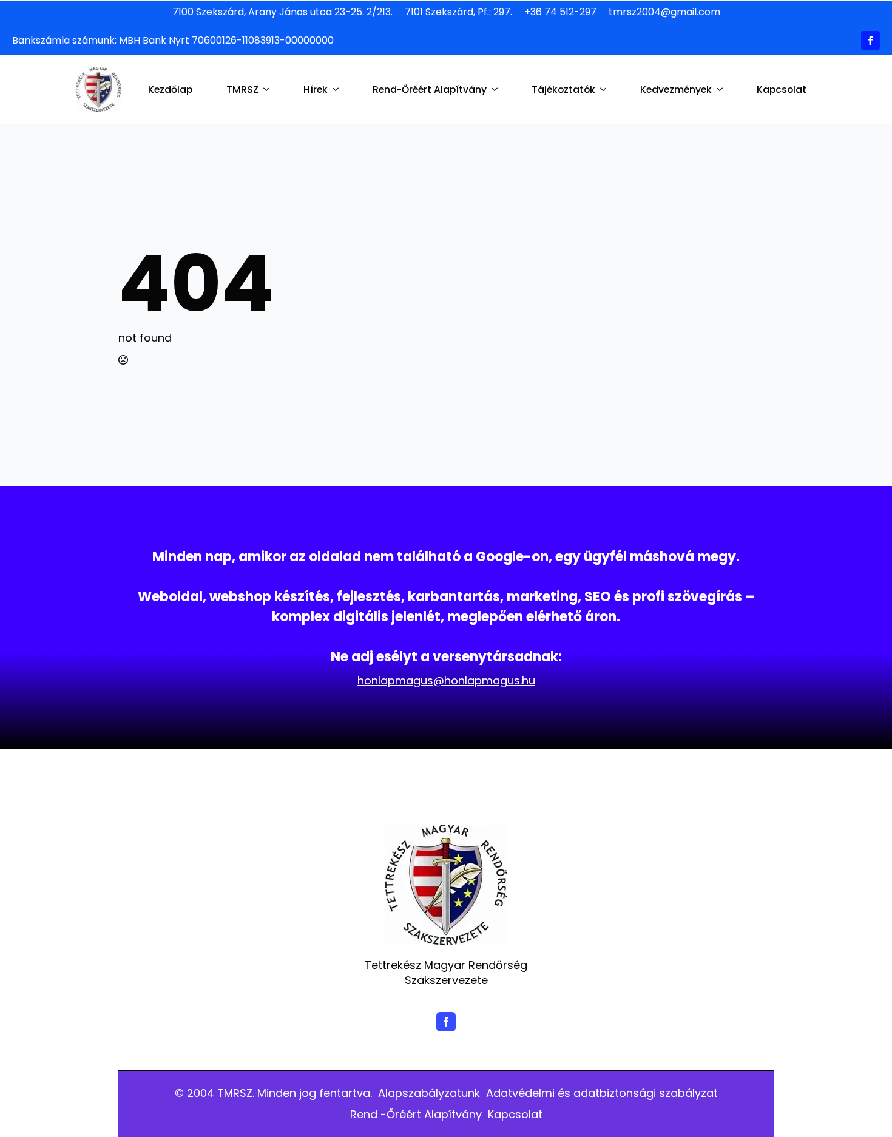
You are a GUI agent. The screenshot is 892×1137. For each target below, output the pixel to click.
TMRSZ (242, 89)
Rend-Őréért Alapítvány (430, 89)
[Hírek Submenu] (338, 90)
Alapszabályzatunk (429, 1093)
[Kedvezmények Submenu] (722, 90)
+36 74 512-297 (560, 12)
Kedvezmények (676, 89)
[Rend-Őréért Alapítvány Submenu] (497, 90)
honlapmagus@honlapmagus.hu (446, 680)
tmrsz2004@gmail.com (664, 12)
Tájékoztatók (563, 89)
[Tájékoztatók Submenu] (605, 90)
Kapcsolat (781, 89)
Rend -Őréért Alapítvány (416, 1114)
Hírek (315, 89)
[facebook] (870, 40)
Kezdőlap (170, 89)
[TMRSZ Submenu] (268, 90)
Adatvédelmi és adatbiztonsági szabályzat (602, 1093)
